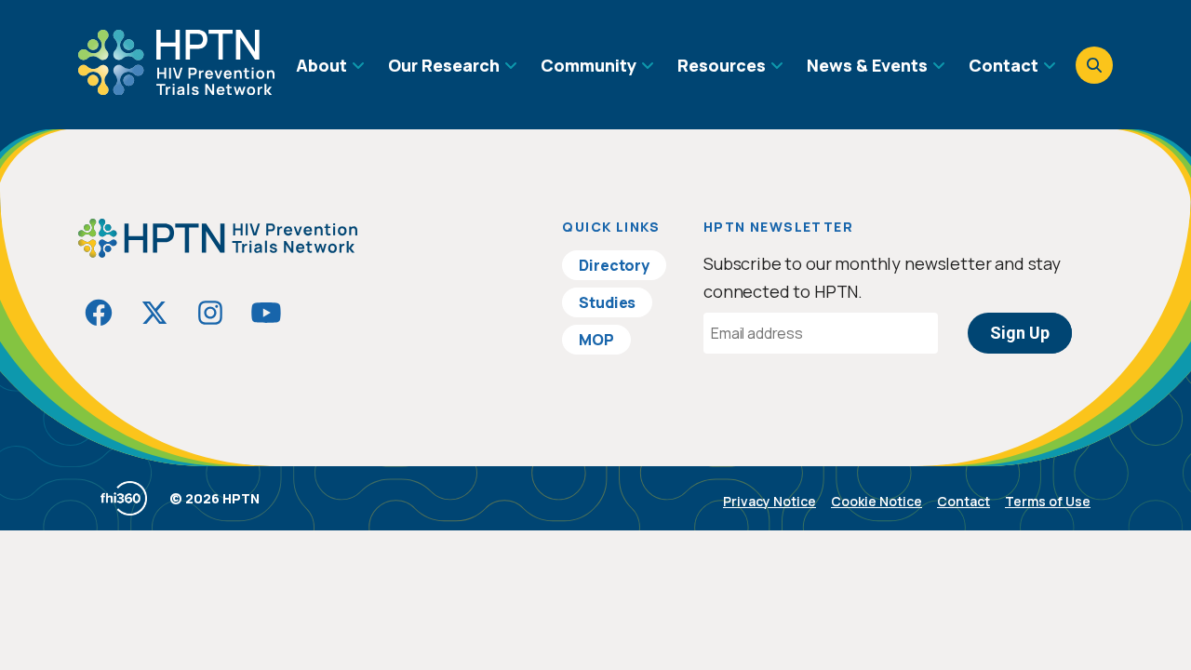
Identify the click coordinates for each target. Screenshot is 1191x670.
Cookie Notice (876, 501)
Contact (963, 501)
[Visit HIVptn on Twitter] (154, 312)
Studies (607, 302)
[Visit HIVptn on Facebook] (98, 312)
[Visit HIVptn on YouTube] (266, 312)
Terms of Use (1048, 501)
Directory (614, 265)
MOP (596, 339)
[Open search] (1094, 65)
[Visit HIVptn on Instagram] (210, 312)
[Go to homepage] (176, 88)
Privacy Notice (769, 501)
